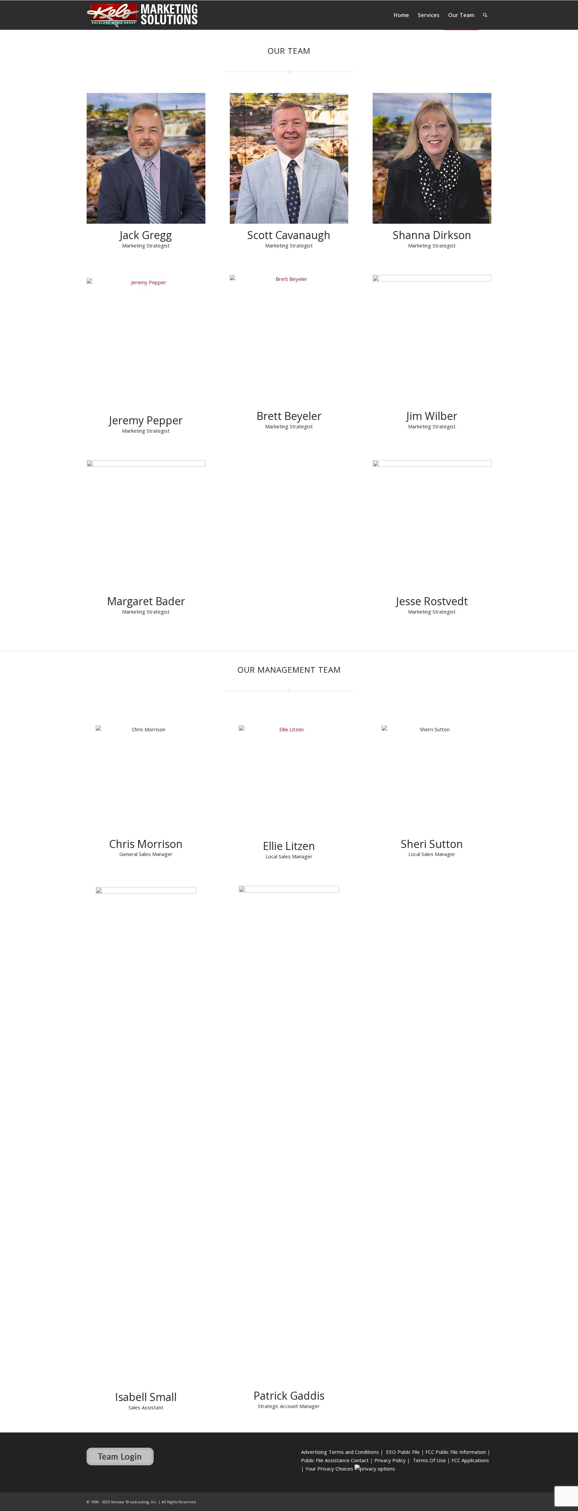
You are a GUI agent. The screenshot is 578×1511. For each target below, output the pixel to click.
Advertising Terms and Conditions (340, 1451)
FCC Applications (471, 1460)
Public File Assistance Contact (335, 1460)
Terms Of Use (429, 1460)
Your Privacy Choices (330, 1468)
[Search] (485, 15)
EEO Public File (403, 1451)
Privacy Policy (390, 1460)
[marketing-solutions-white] (142, 18)
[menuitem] (401, 15)
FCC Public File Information (455, 1451)
